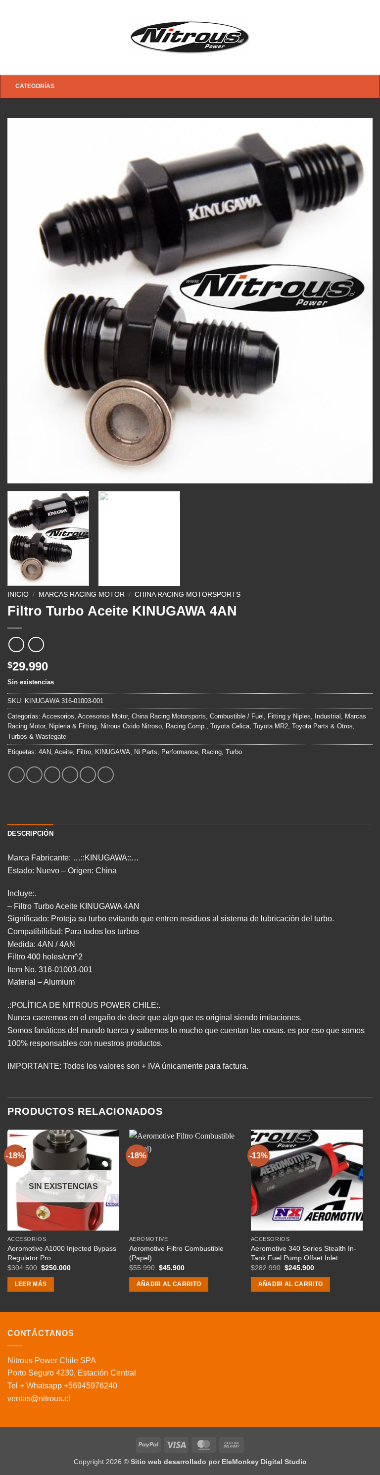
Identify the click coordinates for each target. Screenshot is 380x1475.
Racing (212, 752)
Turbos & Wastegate (36, 736)
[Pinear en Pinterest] (88, 774)
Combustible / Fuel (237, 716)
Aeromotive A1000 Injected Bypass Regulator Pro (61, 1253)
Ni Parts (145, 752)
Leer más (31, 1284)
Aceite (63, 752)
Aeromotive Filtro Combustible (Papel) (176, 1253)
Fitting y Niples (289, 716)
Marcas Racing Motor (82, 594)
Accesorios (58, 716)
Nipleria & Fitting (72, 726)
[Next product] (16, 644)
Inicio (18, 594)
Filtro (84, 752)
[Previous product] (36, 644)
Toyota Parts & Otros (322, 726)
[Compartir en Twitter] (52, 774)
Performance (179, 752)
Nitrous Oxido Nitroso (131, 726)
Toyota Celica (229, 726)
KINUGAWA (112, 752)
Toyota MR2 (270, 726)
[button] (13, 37)
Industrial (328, 716)
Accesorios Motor (103, 716)
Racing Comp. (186, 726)
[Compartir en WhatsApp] (16, 774)
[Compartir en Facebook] (34, 774)
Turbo (234, 752)
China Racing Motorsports (187, 594)
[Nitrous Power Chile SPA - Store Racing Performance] (190, 37)
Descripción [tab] (30, 833)
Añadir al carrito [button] (169, 1284)
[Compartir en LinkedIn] (105, 774)
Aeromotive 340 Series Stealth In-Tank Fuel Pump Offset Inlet (303, 1253)
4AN (45, 752)
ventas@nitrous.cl (38, 1398)
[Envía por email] (70, 774)
